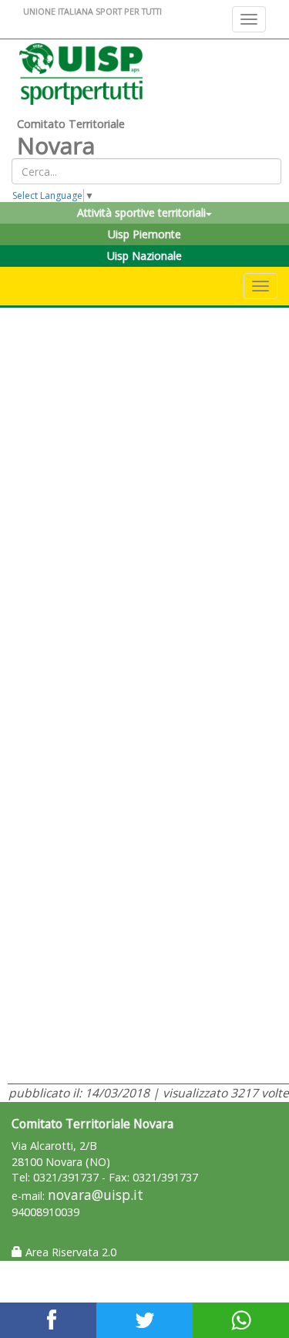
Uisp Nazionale (144, 255)
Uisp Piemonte (144, 234)
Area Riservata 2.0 (69, 1252)
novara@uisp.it (95, 1195)
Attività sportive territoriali (141, 212)
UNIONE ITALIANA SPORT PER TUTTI (92, 11)
